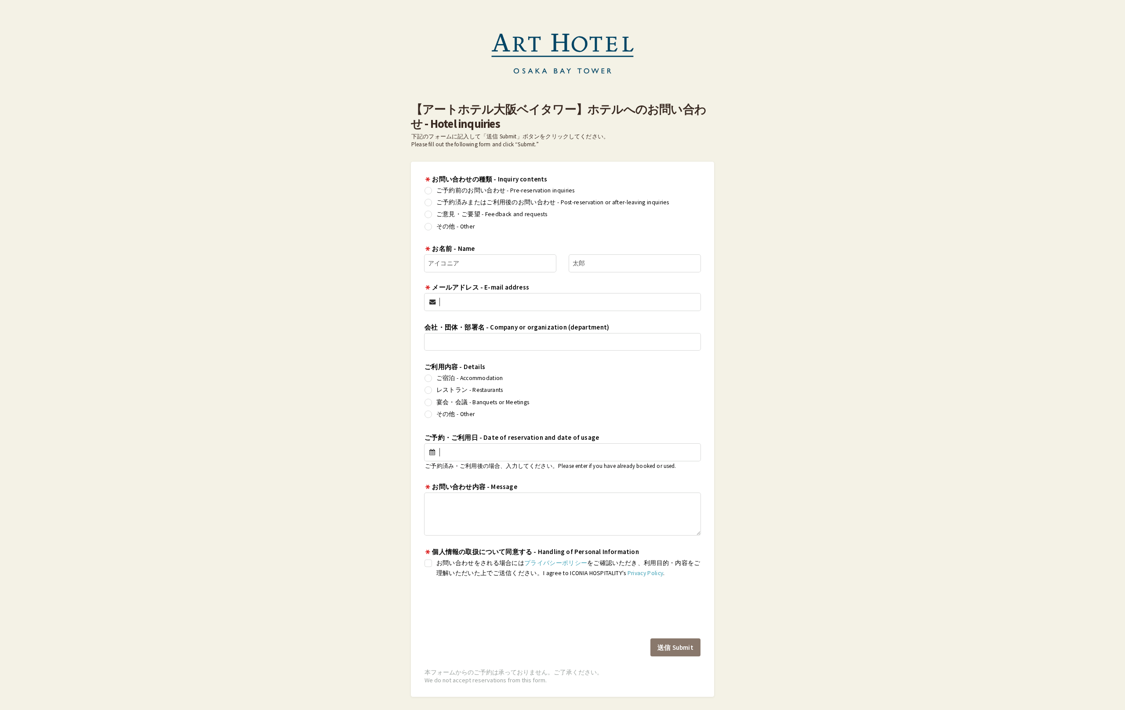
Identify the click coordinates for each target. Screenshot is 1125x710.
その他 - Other (455, 226)
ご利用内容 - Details (455, 366)
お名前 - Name (453, 248)
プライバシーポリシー (555, 563)
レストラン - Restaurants (469, 390)
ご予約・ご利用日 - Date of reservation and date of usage (512, 437)
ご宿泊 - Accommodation (469, 378)
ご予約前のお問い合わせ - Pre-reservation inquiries (505, 190)
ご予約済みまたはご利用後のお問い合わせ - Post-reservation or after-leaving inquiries (552, 202)
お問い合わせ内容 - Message (474, 486)
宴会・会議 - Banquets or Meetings (483, 402)
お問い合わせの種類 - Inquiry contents (493, 179)
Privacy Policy (645, 573)
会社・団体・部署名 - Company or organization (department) (517, 327)
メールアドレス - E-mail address (480, 287)
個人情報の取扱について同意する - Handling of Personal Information (535, 551)
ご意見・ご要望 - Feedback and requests (492, 214)
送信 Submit (675, 647)
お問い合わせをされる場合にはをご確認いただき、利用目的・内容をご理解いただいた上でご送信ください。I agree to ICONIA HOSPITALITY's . (568, 568)
